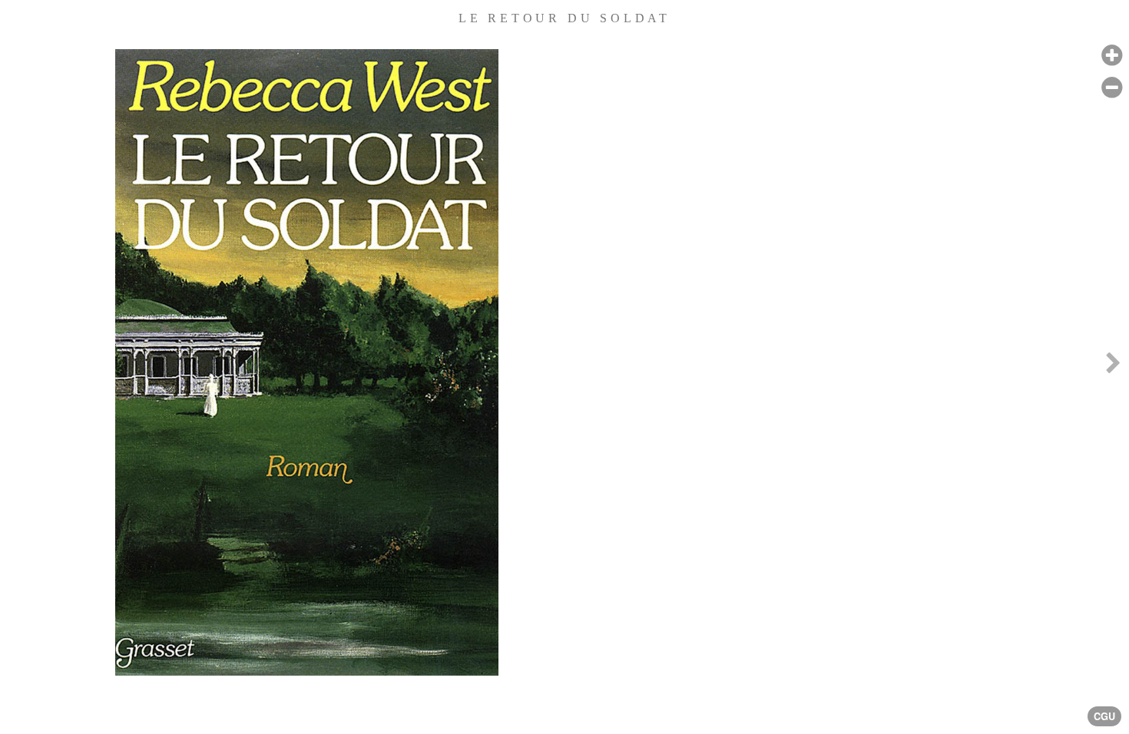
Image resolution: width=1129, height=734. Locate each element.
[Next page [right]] (1113, 367)
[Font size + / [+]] (1111, 55)
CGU (1104, 716)
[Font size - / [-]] (1111, 88)
